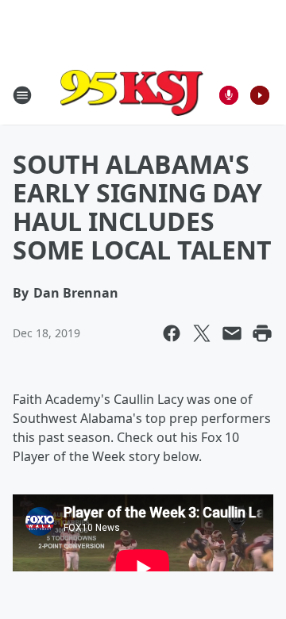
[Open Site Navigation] (22, 95)
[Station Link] (131, 95)
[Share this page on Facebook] (171, 333)
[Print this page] (262, 333)
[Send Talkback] (228, 95)
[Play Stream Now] (259, 95)
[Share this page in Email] (232, 333)
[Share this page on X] (202, 333)
